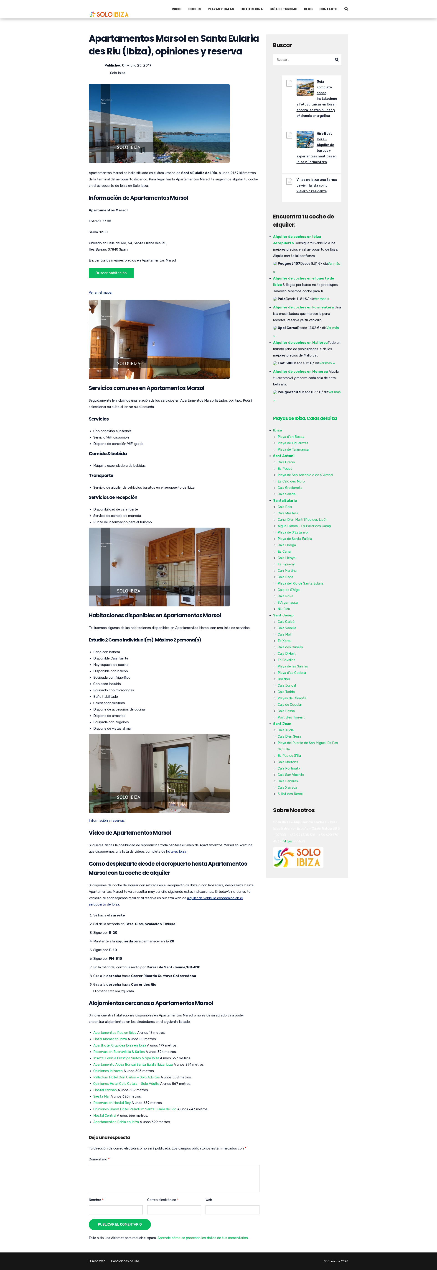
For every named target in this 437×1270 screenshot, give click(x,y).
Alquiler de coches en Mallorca (300, 343)
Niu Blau (284, 609)
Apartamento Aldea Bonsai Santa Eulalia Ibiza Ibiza (133, 1064)
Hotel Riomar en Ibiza (110, 1039)
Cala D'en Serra (289, 736)
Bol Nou (284, 679)
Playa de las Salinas (293, 666)
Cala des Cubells (290, 647)
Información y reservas (107, 820)
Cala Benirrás (288, 781)
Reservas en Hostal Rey (112, 1103)
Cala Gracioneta (290, 488)
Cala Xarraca (287, 787)
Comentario (99, 1159)
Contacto (328, 9)
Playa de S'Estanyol (293, 532)
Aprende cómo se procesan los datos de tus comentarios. (203, 1238)
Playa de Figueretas (293, 443)
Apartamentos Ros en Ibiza (114, 1033)
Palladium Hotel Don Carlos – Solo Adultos (126, 1077)
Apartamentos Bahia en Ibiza (116, 1122)
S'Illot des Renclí (290, 794)
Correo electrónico (163, 1200)
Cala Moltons (288, 762)
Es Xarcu (284, 641)
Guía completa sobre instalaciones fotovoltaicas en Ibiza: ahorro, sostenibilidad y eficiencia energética (317, 99)
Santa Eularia (285, 500)
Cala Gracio (286, 462)
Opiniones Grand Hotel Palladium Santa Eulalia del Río (134, 1109)
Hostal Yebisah (105, 1090)
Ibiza (277, 430)
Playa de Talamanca (293, 449)
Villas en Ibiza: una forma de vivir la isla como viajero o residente (317, 185)
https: (287, 841)
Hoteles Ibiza (252, 9)
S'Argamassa (288, 602)
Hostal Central (104, 1115)
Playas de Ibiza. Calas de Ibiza (305, 418)
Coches (194, 9)
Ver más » (321, 299)
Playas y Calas (221, 9)
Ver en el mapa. (100, 292)
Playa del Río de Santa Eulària (300, 583)
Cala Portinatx (289, 768)
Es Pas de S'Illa (289, 756)
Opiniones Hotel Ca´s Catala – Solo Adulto (126, 1084)
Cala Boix (285, 507)
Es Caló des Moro (291, 481)
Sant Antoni (284, 456)
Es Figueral (286, 564)
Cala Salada (286, 494)
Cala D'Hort (287, 654)
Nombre (96, 1200)
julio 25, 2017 (140, 65)
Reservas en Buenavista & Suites (119, 1052)
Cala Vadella (287, 628)
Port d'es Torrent (291, 717)
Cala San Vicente (291, 775)
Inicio (177, 9)
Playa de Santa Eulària (295, 539)
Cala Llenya (286, 558)
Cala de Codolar (290, 705)
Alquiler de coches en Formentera (303, 307)
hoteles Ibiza (176, 851)
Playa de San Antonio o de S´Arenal (305, 475)
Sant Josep (283, 615)
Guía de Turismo (283, 9)
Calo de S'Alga (289, 590)
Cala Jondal (287, 685)
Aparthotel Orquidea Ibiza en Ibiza (119, 1045)
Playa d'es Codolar (292, 673)
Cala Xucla (286, 730)
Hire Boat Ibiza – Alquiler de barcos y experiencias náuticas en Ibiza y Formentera (317, 148)
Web (209, 1200)
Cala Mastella (288, 513)
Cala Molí (284, 634)
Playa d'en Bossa (291, 437)
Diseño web (97, 1261)
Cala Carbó (286, 622)
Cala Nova (285, 596)
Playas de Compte (292, 698)
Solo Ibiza (117, 73)
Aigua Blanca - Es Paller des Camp (304, 526)
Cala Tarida (286, 692)
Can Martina (287, 571)
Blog (308, 9)
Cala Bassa (286, 711)
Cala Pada (285, 577)
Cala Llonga (287, 545)
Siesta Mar (101, 1096)
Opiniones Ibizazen (108, 1071)
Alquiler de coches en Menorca (300, 371)
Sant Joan (282, 724)
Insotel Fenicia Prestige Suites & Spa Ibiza (126, 1058)
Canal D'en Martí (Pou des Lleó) (302, 520)
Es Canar (285, 551)
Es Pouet (285, 469)
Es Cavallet (286, 660)
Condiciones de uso (125, 1261)
